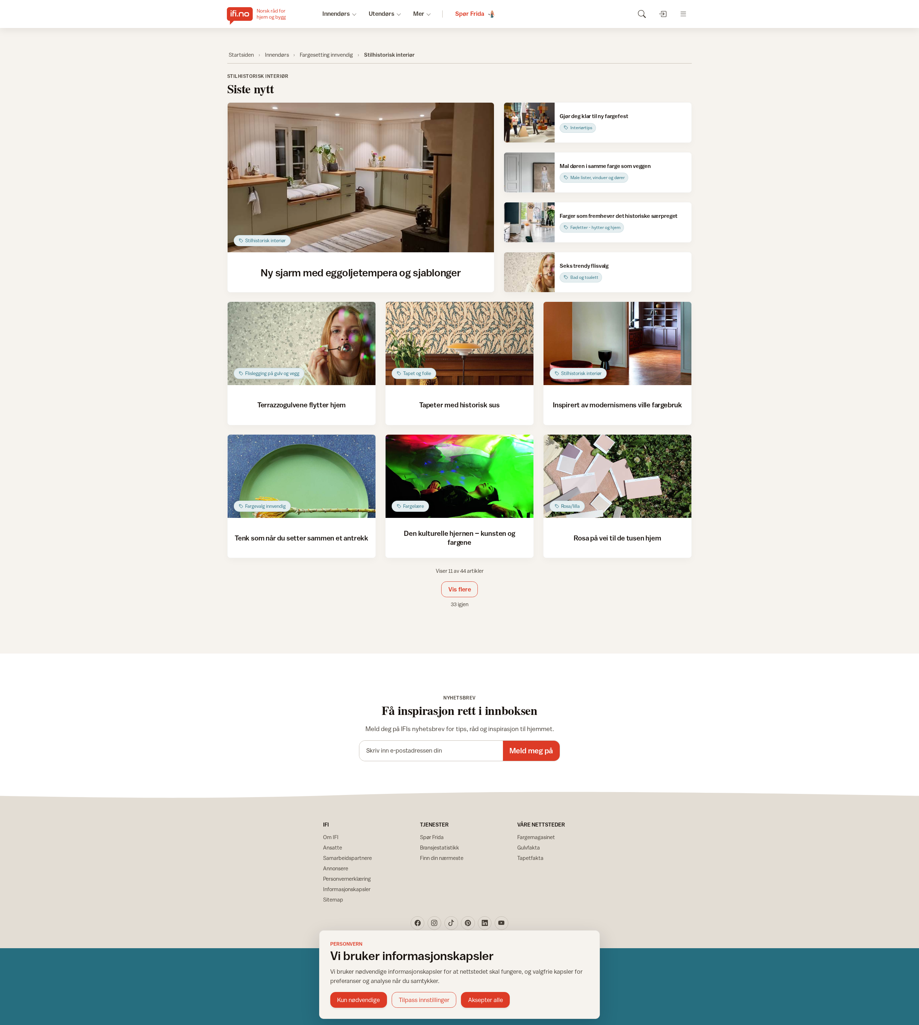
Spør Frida (432, 837)
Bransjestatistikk (439, 847)
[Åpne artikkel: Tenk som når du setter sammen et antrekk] (302, 476)
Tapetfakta (530, 858)
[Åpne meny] (683, 14)
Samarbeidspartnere (347, 858)
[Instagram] (434, 923)
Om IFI (331, 837)
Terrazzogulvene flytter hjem (301, 405)
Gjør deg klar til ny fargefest (594, 116)
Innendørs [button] (336, 13)
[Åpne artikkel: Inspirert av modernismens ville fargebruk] (618, 343)
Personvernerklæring (347, 879)
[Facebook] (417, 923)
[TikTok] (451, 923)
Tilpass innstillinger (424, 999)
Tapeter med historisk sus (459, 405)
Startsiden (241, 54)
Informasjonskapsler (346, 889)
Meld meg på (531, 750)
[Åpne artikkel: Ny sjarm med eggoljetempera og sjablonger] (361, 178)
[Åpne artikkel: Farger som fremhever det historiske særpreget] (529, 222)
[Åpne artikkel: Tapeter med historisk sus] (460, 343)
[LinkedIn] (484, 923)
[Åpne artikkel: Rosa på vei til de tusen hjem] (618, 476)
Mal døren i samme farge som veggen (605, 166)
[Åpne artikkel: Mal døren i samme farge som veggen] (529, 172)
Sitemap (333, 900)
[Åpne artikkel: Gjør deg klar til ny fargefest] (529, 122)
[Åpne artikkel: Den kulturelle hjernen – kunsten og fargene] (460, 476)
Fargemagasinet (536, 837)
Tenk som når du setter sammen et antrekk (301, 538)
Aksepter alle (485, 999)
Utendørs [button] (382, 13)
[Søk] (641, 14)
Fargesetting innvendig (326, 54)
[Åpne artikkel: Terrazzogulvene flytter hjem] (302, 343)
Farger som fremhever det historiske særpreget (618, 215)
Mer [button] (418, 13)
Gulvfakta (528, 847)
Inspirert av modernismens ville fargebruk (617, 405)
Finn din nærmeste (441, 858)
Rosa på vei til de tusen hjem (617, 538)
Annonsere (335, 868)
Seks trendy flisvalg (584, 265)
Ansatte (332, 847)
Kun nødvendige (358, 999)
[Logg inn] (662, 14)
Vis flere (459, 589)
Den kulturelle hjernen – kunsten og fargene (459, 537)
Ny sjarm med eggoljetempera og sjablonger (361, 272)
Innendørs (277, 54)
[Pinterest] (468, 923)
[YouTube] (501, 923)
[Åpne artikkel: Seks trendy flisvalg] (529, 272)
